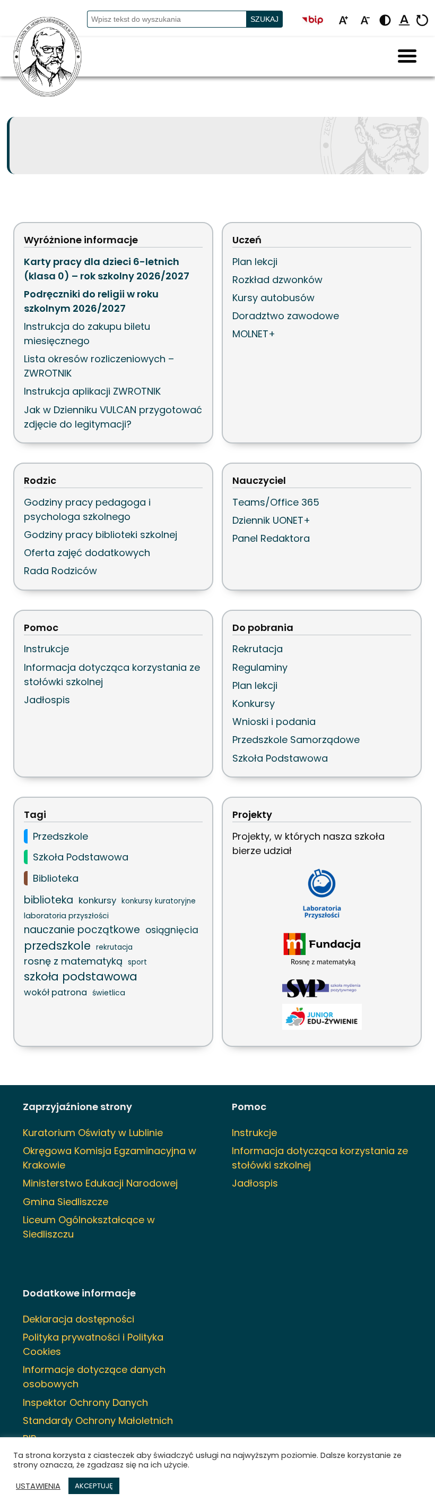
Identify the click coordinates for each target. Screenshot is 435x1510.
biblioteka (48, 900)
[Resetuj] (422, 21)
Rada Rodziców (60, 570)
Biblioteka (56, 878)
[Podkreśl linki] (404, 21)
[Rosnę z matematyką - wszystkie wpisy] (322, 950)
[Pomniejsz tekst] (364, 21)
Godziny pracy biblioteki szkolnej (100, 534)
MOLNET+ (253, 333)
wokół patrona (55, 992)
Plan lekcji (254, 261)
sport (137, 962)
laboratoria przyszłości (66, 915)
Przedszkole (60, 836)
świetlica (108, 992)
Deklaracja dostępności (78, 1319)
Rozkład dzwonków (277, 279)
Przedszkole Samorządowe (296, 739)
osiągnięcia (171, 930)
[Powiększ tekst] (343, 21)
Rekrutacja (257, 648)
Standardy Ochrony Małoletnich (98, 1420)
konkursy (97, 900)
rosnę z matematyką (73, 961)
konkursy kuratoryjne (158, 901)
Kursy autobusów (273, 297)
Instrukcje (46, 648)
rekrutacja (114, 947)
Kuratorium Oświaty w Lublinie (93, 1132)
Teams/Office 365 (275, 502)
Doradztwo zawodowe (285, 315)
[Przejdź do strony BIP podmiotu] (317, 21)
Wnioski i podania (274, 721)
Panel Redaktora (271, 538)
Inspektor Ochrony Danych (85, 1402)
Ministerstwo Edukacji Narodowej (100, 1183)
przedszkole (57, 945)
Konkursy (253, 703)
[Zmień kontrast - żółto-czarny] (385, 21)
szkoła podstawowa (80, 976)
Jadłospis (47, 699)
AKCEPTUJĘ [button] (94, 1486)
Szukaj (264, 19)
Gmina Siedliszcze (65, 1201)
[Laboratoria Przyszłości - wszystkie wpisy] (322, 893)
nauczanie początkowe (82, 930)
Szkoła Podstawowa (280, 758)
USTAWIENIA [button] (38, 1486)
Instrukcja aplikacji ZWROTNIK (92, 391)
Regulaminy (260, 667)
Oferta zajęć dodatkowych (87, 552)
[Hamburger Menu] (407, 56)
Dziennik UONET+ (271, 520)
